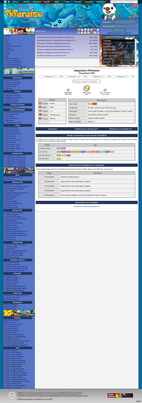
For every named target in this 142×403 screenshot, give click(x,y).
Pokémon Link (10, 237)
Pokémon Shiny (10, 86)
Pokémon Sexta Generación (14, 75)
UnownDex (9, 88)
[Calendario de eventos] (91, 30)
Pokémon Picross (11, 205)
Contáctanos (39, 399)
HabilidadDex (101, 2)
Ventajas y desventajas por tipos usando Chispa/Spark (86, 135)
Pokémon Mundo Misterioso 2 (15, 233)
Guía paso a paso (109, 46)
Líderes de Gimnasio (110, 56)
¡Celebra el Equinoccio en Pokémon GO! (52, 55)
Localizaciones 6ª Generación (15, 156)
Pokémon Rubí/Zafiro (12, 264)
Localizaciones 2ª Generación (15, 164)
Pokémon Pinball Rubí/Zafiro (14, 270)
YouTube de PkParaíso (13, 65)
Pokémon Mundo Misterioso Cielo (16, 231)
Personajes (107, 62)
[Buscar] (98, 30)
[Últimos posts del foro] (82, 30)
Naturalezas (9, 120)
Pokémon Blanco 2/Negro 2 (14, 212)
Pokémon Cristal (11, 276)
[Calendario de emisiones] (95, 30)
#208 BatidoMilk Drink (68, 93)
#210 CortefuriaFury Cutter (105, 93)
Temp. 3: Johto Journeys (13, 354)
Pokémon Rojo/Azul (12, 282)
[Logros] (95, 33)
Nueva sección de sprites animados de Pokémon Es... (57, 37)
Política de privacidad (25, 399)
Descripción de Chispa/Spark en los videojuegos (86, 165)
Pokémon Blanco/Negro (13, 217)
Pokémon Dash (10, 239)
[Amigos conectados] (85, 33)
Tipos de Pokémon (11, 118)
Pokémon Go (9, 179)
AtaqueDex (89, 2)
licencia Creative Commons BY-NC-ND (74, 396)
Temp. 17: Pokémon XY (13, 383)
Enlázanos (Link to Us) (13, 46)
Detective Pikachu (11, 207)
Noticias (16, 2)
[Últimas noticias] (79, 30)
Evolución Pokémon (12, 84)
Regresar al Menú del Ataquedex (87, 206)
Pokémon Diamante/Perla (13, 223)
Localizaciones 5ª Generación (15, 158)
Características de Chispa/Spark (86, 202)
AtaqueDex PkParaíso (12, 95)
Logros (7, 54)
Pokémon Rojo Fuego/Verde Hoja (16, 266)
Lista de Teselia (10, 142)
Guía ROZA (37, 2)
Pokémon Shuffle (11, 201)
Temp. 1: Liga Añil (11, 350)
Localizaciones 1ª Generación (15, 166)
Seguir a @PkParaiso (11, 25)
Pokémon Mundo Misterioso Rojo (16, 268)
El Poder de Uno (10, 322)
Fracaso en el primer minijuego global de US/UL (54, 43)
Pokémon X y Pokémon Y (14, 184)
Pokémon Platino (11, 221)
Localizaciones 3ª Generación (15, 162)
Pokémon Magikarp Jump (14, 177)
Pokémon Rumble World (13, 203)
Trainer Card (9, 50)
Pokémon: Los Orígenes (13, 387)
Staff (6, 42)
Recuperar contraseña (123, 33)
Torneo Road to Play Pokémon (15, 67)
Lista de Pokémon (11, 128)
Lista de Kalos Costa (12, 146)
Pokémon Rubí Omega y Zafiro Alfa (17, 186)
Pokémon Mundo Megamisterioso (16, 193)
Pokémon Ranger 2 (11, 227)
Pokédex (78, 2)
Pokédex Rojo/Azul (11, 102)
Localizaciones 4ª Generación (15, 160)
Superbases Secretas (110, 65)
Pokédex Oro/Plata (11, 100)
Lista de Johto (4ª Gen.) (13, 140)
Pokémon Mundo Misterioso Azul (16, 235)
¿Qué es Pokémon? (12, 80)
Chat (7, 40)
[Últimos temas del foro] (85, 30)
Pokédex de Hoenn (109, 49)
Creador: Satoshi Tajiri (12, 82)
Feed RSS (48, 399)
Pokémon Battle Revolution (14, 253)
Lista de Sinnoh (10, 138)
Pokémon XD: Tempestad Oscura (16, 295)
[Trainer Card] (91, 33)
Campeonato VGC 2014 (13, 122)
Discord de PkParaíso (12, 60)
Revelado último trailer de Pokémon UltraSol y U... (55, 46)
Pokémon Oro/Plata (12, 278)
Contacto (8, 48)
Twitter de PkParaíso (12, 58)
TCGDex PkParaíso (12, 107)
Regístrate (110, 33)
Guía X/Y (47, 2)
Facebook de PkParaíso (13, 62)
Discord (26, 2)
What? (138, 401)
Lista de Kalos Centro (12, 144)
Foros (7, 38)
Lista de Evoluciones (12, 132)
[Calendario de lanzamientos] (88, 30)
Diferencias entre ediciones (112, 53)
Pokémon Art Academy (13, 195)
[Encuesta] (98, 33)
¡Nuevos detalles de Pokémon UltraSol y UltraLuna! (56, 49)
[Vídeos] (79, 33)
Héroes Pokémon (11, 328)
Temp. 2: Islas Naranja (13, 352)
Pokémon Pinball (11, 284)
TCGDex (67, 2)
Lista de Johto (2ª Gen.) (13, 134)
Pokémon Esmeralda (12, 262)
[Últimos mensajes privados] (88, 33)
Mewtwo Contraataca (12, 320)
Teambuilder (9, 116)
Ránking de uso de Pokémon (15, 112)
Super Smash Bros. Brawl (14, 255)
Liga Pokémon (108, 59)
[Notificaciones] (82, 33)
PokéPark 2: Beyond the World (15, 245)
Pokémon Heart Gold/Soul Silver (16, 219)
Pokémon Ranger (11, 225)
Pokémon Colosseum (12, 297)
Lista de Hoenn (10, 136)
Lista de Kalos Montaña (13, 148)
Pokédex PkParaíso (12, 93)
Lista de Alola (9, 150)
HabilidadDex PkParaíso (13, 98)
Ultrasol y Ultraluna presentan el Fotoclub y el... (54, 52)
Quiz (57, 2)
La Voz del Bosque (11, 326)
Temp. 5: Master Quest (13, 358)
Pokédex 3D (9, 199)
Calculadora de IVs (11, 114)
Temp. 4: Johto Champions (14, 356)
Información (107, 43)
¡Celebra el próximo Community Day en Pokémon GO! (57, 40)
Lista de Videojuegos (12, 130)
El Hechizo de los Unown (13, 324)
